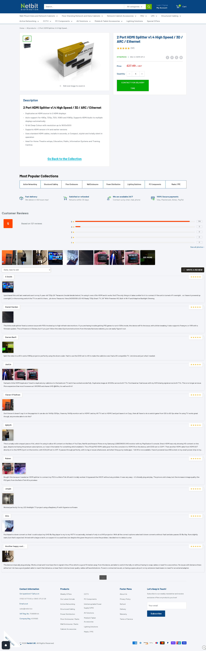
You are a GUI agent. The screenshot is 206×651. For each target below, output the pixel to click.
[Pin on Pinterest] (172, 57)
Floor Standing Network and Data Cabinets (81, 16)
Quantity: (121, 74)
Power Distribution (113, 184)
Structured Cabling (169, 16)
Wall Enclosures (92, 184)
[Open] (6, 645)
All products (31, 28)
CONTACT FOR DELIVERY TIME (132, 85)
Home (22, 28)
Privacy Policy (125, 599)
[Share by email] (181, 57)
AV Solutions (82, 21)
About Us (123, 594)
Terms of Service (126, 619)
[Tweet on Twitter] (176, 57)
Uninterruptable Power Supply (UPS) (92, 606)
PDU (142, 16)
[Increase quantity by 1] (141, 73)
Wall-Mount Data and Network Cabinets (37, 16)
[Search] (149, 6)
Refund (123, 604)
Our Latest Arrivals (67, 599)
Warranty (123, 614)
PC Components (62, 21)
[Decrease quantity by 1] (129, 73)
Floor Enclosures (72, 184)
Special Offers (153, 21)
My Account (162, 8)
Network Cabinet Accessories (120, 16)
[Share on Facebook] (167, 57)
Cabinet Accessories (68, 629)
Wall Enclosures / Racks (69, 624)
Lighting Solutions (135, 21)
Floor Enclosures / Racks (69, 619)
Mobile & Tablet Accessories (107, 21)
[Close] (20, 644)
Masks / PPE (176, 184)
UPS (152, 16)
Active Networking (28, 21)
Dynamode (122, 57)
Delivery (123, 609)
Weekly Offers (66, 594)
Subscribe (156, 613)
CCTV (46, 21)
